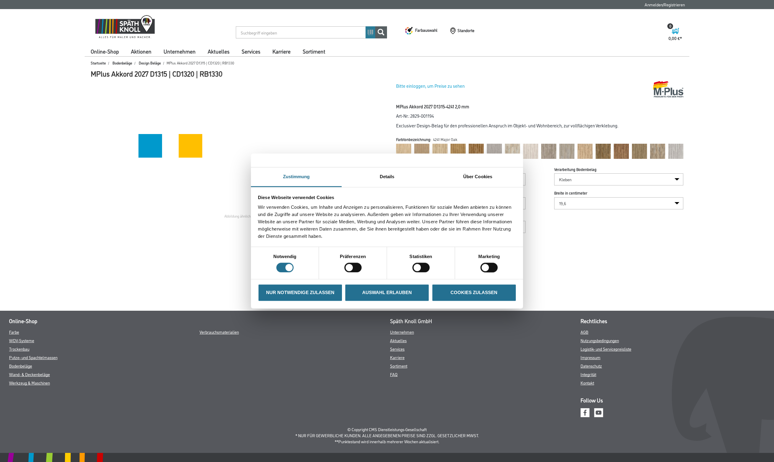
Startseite (98, 62)
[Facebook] (585, 411)
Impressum (590, 357)
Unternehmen (180, 51)
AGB (584, 332)
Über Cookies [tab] (477, 176)
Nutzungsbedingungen (599, 340)
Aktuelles (218, 51)
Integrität (588, 374)
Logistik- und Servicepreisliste (605, 349)
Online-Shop (105, 51)
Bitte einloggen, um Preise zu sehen (430, 86)
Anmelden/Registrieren (665, 4)
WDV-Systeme (21, 340)
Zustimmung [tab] (296, 176)
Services (251, 51)
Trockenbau (19, 349)
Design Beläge (150, 62)
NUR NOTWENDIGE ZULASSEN (300, 292)
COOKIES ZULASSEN (473, 292)
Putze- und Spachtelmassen (33, 357)
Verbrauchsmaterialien (219, 332)
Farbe (14, 332)
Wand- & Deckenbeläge (29, 374)
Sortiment (314, 51)
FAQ (394, 374)
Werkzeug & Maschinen (29, 382)
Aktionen (141, 51)
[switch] (354, 267)
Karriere (281, 51)
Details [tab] (387, 176)
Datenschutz (591, 366)
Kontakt (587, 382)
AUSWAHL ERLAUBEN (387, 292)
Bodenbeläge (122, 62)
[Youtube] (598, 411)
